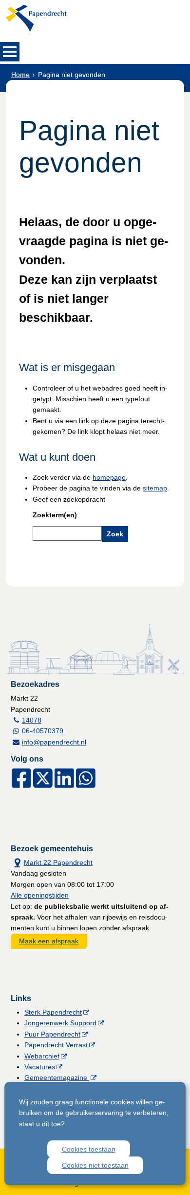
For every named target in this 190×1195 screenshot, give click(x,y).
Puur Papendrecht (52, 1034)
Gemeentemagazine (56, 1077)
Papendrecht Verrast (56, 1045)
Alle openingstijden (40, 895)
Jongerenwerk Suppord (60, 1023)
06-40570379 (42, 731)
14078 (31, 720)
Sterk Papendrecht (53, 1012)
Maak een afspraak (48, 941)
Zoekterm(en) (55, 515)
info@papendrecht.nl (54, 742)
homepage (109, 477)
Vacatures (39, 1067)
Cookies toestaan (88, 1149)
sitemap (155, 488)
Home (20, 74)
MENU (9, 51)
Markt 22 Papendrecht (52, 861)
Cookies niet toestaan (95, 1165)
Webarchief (41, 1056)
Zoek (115, 534)
